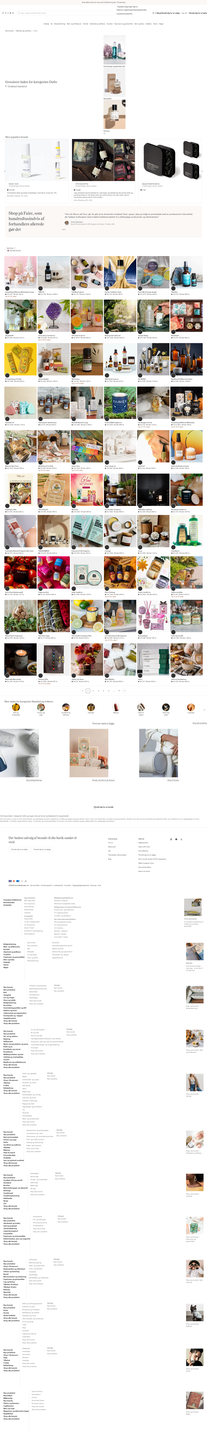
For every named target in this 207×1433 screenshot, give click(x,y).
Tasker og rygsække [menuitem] (29, 1073)
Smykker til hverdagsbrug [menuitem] (33, 931)
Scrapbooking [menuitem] (38, 1225)
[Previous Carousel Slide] (63, 229)
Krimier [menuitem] (34, 1397)
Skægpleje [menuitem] (26, 1348)
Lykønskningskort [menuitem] (10, 1231)
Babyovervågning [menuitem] (35, 1262)
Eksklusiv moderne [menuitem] (61, 900)
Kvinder (85, 24)
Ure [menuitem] (23, 1110)
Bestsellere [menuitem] (7, 1395)
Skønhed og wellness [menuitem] (12, 952)
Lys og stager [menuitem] (32, 955)
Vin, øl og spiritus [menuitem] (10, 1036)
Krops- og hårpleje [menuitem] (35, 1269)
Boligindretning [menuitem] (9, 944)
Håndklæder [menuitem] (33, 998)
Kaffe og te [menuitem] (7, 1047)
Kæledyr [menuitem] (6, 962)
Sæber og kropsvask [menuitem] (34, 1145)
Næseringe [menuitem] (34, 1185)
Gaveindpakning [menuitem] (10, 1228)
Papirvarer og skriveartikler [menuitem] (14, 1236)
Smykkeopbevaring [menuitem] (11, 1196)
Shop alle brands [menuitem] (10, 1021)
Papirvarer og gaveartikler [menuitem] (14, 957)
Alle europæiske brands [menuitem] (62, 922)
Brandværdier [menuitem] (9, 902)
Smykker (110, 24)
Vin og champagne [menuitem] (38, 1029)
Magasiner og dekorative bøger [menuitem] (16, 1411)
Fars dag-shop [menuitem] (29, 903)
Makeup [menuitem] (6, 1150)
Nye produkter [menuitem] (32, 945)
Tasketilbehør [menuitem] (27, 1116)
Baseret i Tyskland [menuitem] (60, 931)
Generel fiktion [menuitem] (37, 1391)
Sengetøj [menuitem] (30, 951)
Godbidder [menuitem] (26, 1337)
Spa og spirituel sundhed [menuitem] (13, 1160)
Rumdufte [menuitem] (55, 942)
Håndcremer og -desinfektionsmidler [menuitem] (40, 1136)
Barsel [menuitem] (5, 1274)
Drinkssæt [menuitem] (34, 1048)
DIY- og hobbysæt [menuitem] (39, 1219)
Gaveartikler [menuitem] (28, 919)
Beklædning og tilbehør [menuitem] (30, 1312)
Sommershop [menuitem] (29, 906)
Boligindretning (59, 24)
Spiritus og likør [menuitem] (36, 1035)
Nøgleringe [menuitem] (26, 1091)
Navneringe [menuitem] (34, 1176)
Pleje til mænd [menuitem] (9, 1153)
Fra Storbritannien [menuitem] (60, 925)
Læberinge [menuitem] (34, 1182)
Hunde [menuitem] (6, 1313)
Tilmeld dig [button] (121, 2)
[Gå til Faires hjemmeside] (8, 13)
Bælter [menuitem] (24, 1076)
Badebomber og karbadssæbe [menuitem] (38, 1130)
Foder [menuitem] (24, 1325)
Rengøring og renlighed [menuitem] (30, 1309)
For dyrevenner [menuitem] (29, 925)
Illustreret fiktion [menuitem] (38, 1403)
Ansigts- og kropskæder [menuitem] (38, 1179)
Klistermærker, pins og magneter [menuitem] (16, 1239)
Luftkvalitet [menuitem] (33, 1259)
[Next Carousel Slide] (104, 133)
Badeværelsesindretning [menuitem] (38, 989)
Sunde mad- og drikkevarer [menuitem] (64, 910)
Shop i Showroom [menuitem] (10, 1080)
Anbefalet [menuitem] (7, 905)
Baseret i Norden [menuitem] (60, 934)
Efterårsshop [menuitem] (28, 909)
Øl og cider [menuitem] (35, 1032)
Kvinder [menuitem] (6, 949)
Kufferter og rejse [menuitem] (28, 1306)
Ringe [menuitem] (5, 1201)
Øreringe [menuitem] (7, 1190)
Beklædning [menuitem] (8, 1088)
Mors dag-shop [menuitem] (29, 900)
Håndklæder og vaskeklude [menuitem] (39, 1278)
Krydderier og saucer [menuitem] (12, 1049)
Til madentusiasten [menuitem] (61, 913)
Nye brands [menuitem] (31, 942)
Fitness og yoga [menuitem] (9, 1140)
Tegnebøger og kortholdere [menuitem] (32, 1107)
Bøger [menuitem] (5, 967)
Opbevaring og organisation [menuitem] (62, 951)
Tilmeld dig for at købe (198, 13)
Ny (52, 24)
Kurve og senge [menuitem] (28, 1322)
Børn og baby (139, 24)
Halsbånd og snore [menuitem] (29, 1315)
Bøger (161, 24)
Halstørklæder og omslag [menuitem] (31, 1095)
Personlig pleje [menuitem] (9, 1155)
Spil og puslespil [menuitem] (10, 1226)
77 (119, 691)
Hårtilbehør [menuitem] (26, 1085)
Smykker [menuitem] (7, 954)
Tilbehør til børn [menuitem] (9, 1287)
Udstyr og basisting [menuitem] (11, 1271)
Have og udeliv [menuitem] (32, 958)
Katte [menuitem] (5, 1310)
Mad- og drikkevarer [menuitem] (11, 947)
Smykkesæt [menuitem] (8, 1193)
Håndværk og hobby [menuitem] (11, 1223)
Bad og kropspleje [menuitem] (10, 1137)
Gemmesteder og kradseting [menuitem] (32, 1318)
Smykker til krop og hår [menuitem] (13, 1180)
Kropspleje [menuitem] (26, 1351)
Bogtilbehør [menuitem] (8, 1414)
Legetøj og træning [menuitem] (29, 1334)
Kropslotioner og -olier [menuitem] (35, 1133)
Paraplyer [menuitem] (25, 1113)
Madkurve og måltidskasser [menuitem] (14, 1062)
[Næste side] (124, 691)
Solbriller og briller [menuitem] (29, 1098)
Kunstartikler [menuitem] (37, 1216)
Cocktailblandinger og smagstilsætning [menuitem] (45, 1045)
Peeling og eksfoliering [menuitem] (35, 1142)
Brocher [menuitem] (6, 1185)
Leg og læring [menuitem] (9, 1282)
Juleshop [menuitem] (27, 913)
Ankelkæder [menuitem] (34, 1173)
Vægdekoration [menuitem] (57, 958)
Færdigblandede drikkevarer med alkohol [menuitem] (46, 1039)
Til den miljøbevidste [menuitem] (31, 922)
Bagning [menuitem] (6, 1039)
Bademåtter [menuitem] (33, 992)
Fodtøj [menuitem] (6, 1085)
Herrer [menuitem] (6, 965)
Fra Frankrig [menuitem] (58, 928)
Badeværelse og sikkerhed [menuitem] (14, 1269)
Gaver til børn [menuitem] (29, 928)
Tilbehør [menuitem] (6, 1083)
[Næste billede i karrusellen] (202, 171)
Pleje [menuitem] (24, 1328)
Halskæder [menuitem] (7, 1198)
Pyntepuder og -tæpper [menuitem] (60, 955)
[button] (11, 248)
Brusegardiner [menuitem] (34, 995)
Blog (159, 13)
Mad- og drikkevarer (74, 24)
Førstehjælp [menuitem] (33, 1275)
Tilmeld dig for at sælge (170, 13)
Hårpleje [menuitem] (6, 1147)
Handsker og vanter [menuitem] (29, 1082)
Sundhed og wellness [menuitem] (12, 1145)
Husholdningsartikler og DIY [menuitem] (62, 945)
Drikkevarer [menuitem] (8, 1041)
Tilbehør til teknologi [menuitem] (29, 1101)
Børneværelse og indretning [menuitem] (14, 1277)
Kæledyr (149, 24)
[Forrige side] (83, 691)
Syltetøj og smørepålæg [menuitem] (13, 1057)
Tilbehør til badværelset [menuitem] (38, 986)
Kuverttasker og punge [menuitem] (30, 1079)
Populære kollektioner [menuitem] (12, 900)
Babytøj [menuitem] (6, 1289)
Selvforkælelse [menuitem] (29, 934)
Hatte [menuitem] (24, 1088)
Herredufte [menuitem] (26, 1354)
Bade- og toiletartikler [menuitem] (37, 1266)
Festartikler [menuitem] (8, 1233)
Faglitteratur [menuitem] (8, 1406)
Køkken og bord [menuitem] (57, 948)
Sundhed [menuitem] (25, 1331)
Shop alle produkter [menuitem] (11, 1023)
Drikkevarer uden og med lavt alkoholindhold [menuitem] (47, 1042)
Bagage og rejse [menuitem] (28, 1104)
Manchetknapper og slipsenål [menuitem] (15, 1188)
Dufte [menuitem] (5, 1142)
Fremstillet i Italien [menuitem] (61, 937)
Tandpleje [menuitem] (32, 1272)
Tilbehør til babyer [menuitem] (10, 1284)
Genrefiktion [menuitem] (36, 1394)
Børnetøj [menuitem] (6, 1292)
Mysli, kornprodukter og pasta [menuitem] (15, 1044)
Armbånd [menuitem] (7, 1183)
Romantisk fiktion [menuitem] (38, 1400)
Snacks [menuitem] (6, 1059)
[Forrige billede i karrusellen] (5, 171)
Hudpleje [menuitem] (7, 1158)
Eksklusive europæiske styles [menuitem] (64, 903)
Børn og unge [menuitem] (9, 1408)
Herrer (155, 24)
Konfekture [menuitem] (8, 1052)
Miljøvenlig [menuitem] (7, 1398)
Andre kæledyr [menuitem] (9, 1315)
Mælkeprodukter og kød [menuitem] (13, 1054)
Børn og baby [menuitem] (8, 960)
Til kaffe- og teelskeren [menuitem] (62, 916)
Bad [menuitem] (28, 948)
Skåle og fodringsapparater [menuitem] (32, 1303)
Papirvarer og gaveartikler (123, 24)
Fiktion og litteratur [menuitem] (11, 1403)
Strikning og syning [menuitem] (40, 1222)
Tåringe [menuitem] (33, 1188)
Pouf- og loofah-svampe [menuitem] (35, 1139)
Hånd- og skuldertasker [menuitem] (30, 1119)
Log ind (184, 13)
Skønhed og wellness (97, 24)
